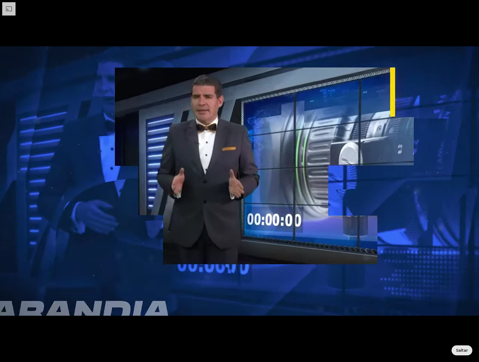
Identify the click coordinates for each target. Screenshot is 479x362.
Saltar (462, 350)
